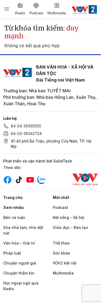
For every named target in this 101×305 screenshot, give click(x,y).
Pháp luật (12, 253)
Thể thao (61, 243)
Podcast (36, 13)
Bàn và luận (14, 217)
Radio (20, 13)
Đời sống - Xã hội (68, 217)
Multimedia (56, 13)
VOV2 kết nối (64, 263)
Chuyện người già (19, 263)
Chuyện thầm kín (18, 273)
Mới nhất (61, 197)
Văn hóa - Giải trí (19, 243)
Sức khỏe (61, 253)
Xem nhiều (13, 207)
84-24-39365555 (26, 126)
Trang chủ (13, 197)
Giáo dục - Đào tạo (70, 227)
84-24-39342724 (26, 133)
